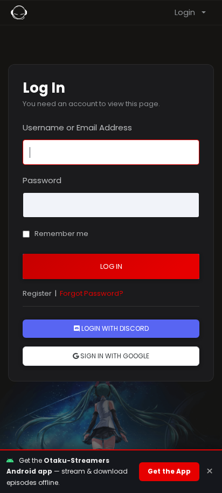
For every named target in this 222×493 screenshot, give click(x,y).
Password (42, 180)
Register (37, 293)
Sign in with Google (114, 355)
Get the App (169, 471)
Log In (111, 266)
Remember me (60, 233)
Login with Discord (114, 328)
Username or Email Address (77, 127)
